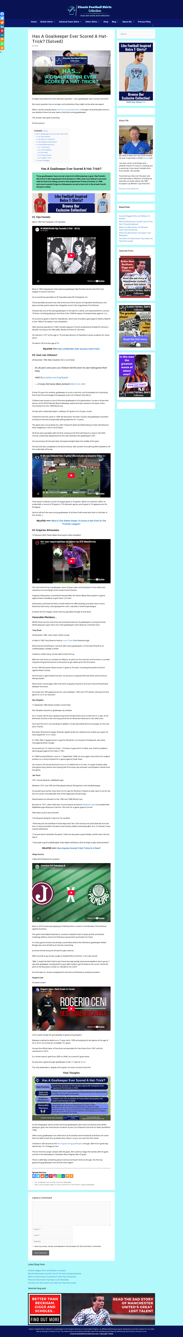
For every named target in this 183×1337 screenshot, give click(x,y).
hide (45, 131)
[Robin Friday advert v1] (135, 347)
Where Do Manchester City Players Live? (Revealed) (48, 1280)
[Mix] (67, 1176)
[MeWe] (63, 1176)
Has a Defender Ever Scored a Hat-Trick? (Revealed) (53, 1182)
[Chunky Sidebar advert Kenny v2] (135, 396)
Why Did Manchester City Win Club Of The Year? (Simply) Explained (54, 1273)
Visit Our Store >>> (136, 102)
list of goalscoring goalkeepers (70, 1143)
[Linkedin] (47, 1176)
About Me (127, 21)
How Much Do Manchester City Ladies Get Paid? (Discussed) (52, 1283)
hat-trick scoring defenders (68, 109)
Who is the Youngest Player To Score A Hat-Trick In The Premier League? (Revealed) (64, 1185)
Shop (105, 21)
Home (34, 21)
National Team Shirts (69, 21)
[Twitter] (38, 1176)
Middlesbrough (88, 804)
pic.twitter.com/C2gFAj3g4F (55, 377)
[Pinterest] (51, 1176)
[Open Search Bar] (153, 25)
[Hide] (1, 52)
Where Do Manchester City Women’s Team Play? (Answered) (52, 1276)
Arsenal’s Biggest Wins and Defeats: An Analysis (47, 1270)
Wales (48, 734)
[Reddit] (42, 1176)
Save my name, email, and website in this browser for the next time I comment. (68, 1246)
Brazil (83, 1062)
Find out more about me (129, 188)
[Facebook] (34, 1176)
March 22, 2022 (78, 383)
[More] (71, 1176)
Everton (146, 158)
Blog (114, 21)
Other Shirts (91, 21)
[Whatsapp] (59, 1176)
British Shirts (46, 21)
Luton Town (67, 640)
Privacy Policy (144, 21)
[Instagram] (55, 1176)
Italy (105, 313)
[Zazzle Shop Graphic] (71, 203)
